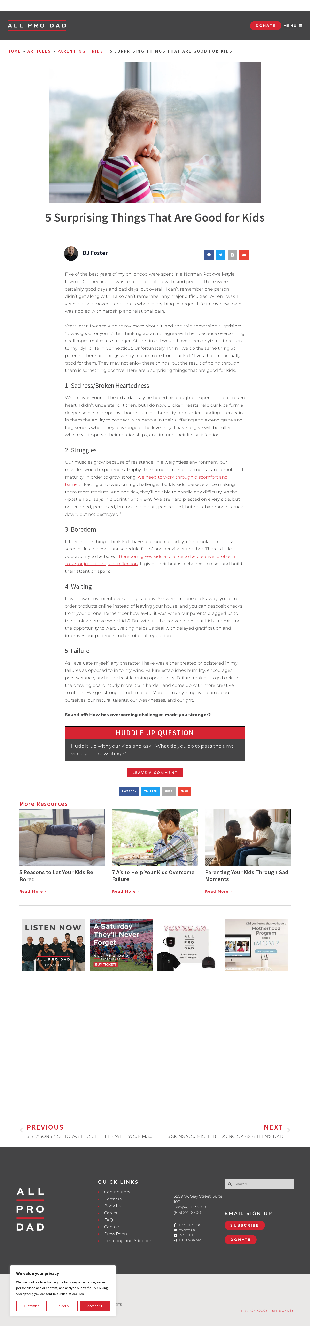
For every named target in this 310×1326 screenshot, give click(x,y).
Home (14, 51)
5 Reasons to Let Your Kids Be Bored (56, 875)
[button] (209, 255)
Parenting (71, 51)
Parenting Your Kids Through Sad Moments (246, 875)
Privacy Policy (254, 1310)
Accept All (94, 1306)
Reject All (63, 1306)
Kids (97, 51)
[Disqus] (155, 1039)
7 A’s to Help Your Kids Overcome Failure (153, 875)
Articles (39, 51)
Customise (31, 1306)
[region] (63, 1290)
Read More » (33, 891)
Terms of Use (282, 1310)
